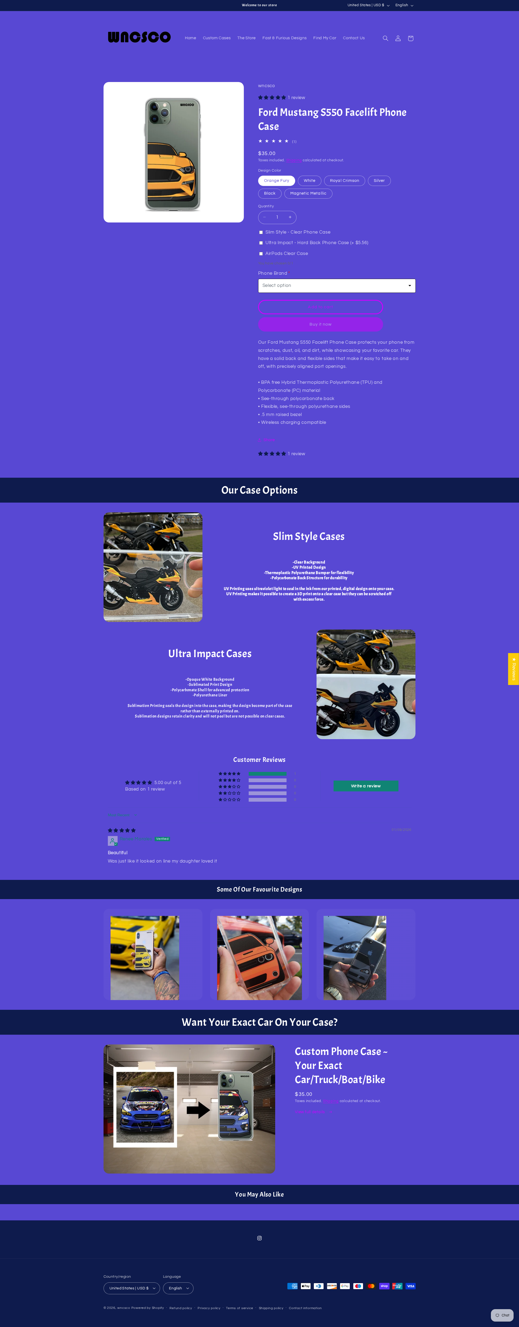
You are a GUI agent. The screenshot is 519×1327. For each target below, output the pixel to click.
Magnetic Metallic (308, 193)
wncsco (123, 1307)
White (309, 180)
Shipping (294, 160)
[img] (122, 830)
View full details (310, 1112)
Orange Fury (277, 180)
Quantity (266, 206)
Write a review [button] (366, 786)
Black (270, 193)
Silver (379, 180)
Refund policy (180, 1307)
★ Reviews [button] (513, 668)
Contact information (305, 1307)
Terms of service (239, 1307)
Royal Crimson (344, 180)
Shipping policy (271, 1307)
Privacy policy (209, 1307)
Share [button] (269, 440)
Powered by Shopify (147, 1307)
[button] (385, 38)
